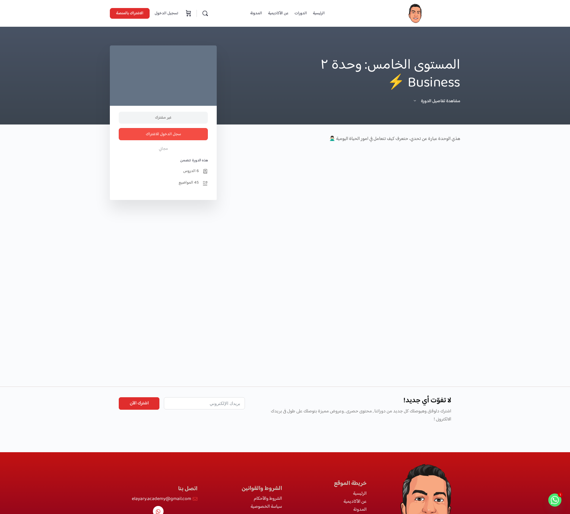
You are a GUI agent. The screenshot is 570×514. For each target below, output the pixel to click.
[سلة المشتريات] (188, 13)
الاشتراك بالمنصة (129, 13)
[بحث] (205, 13)
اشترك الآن (139, 403)
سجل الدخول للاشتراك (163, 134)
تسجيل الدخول (166, 13)
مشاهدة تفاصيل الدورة (440, 101)
